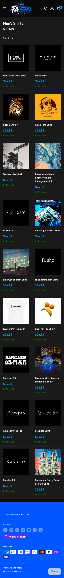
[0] (58, 8)
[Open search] (46, 8)
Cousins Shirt (10, 480)
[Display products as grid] (54, 38)
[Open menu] (4, 8)
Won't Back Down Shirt (14, 75)
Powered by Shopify (12, 571)
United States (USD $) (14, 514)
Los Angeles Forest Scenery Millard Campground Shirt (45, 177)
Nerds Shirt (41, 75)
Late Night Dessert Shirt (47, 230)
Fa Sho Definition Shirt (46, 279)
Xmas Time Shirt (43, 124)
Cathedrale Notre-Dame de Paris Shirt (47, 482)
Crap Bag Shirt (42, 430)
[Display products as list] (59, 38)
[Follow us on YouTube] (29, 530)
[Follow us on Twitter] (11, 530)
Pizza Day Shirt (10, 124)
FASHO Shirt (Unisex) (14, 328)
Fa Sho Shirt (9, 230)
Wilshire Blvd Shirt (12, 173)
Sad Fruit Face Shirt (45, 328)
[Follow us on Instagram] (17, 530)
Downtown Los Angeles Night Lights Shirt (47, 380)
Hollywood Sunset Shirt (15, 279)
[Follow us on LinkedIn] (41, 530)
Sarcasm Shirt (10, 378)
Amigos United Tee (12, 430)
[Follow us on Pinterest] (23, 530)
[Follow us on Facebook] (5, 530)
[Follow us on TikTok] (35, 530)
